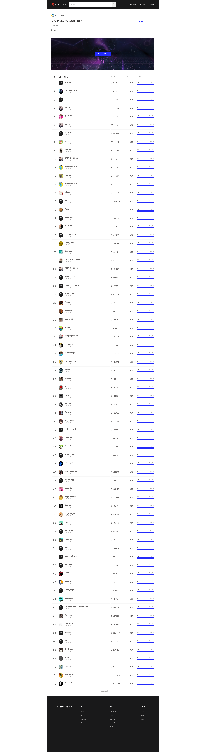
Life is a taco (70, 624)
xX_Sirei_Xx (70, 514)
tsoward (68, 666)
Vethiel (68, 404)
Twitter (142, 712)
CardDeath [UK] (71, 90)
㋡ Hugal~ (69, 344)
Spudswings (70, 353)
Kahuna (68, 412)
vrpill (67, 387)
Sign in (152, 4)
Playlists (143, 4)
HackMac (68, 539)
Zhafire (68, 150)
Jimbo (67, 548)
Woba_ (67, 209)
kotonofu (68, 133)
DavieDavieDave (72, 471)
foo (66, 641)
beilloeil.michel (71, 429)
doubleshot (69, 311)
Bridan (67, 370)
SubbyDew (69, 243)
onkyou (68, 175)
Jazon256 (69, 531)
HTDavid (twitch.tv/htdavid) (77, 607)
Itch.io (83, 715)
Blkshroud (69, 649)
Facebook (143, 723)
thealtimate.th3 (71, 234)
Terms (111, 715)
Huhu (67, 395)
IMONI (67, 327)
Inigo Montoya (71, 497)
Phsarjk (68, 446)
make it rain (70, 277)
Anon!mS (68, 683)
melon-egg (69, 480)
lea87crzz (69, 598)
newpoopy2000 (71, 336)
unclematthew (71, 556)
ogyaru (67, 141)
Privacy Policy (114, 723)
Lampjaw (68, 437)
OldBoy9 (68, 226)
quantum (69, 581)
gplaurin (68, 116)
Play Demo (103, 54)
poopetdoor (69, 632)
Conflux (68, 505)
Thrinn (67, 573)
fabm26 (68, 107)
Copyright (112, 719)
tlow (66, 522)
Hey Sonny (60, 15)
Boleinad (68, 615)
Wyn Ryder (69, 674)
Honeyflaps (69, 590)
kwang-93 (69, 319)
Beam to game (145, 22)
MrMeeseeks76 (71, 167)
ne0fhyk (68, 564)
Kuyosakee (69, 421)
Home (111, 726)
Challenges (133, 4)
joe (66, 201)
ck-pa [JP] (69, 463)
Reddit (142, 715)
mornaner (69, 82)
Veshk (67, 302)
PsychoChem (70, 361)
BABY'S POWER (71, 158)
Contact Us (113, 712)
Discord (142, 719)
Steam (83, 712)
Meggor (68, 378)
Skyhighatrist (70, 294)
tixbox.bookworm (72, 285)
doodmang (69, 251)
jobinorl (68, 192)
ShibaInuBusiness (72, 260)
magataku (69, 217)
